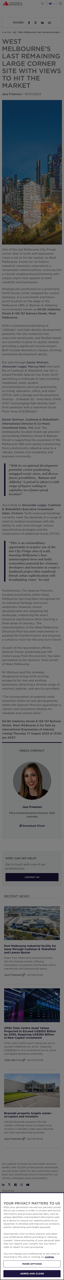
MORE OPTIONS (32, 1263)
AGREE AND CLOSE (32, 1273)
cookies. (49, 1257)
